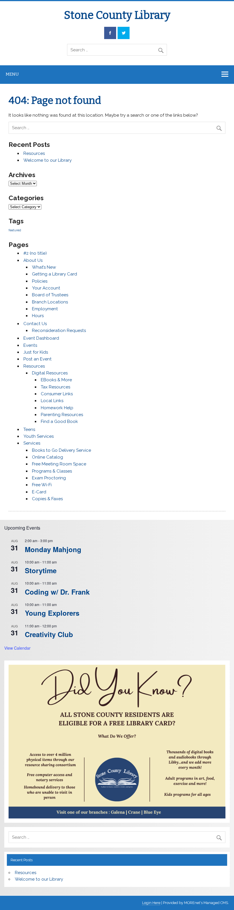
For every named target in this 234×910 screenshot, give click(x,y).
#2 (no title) (35, 253)
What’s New (44, 267)
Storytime (41, 570)
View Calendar (17, 648)
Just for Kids (35, 352)
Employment (45, 308)
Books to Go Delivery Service (61, 450)
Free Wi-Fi (42, 484)
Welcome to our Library (47, 160)
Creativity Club (49, 634)
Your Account (46, 288)
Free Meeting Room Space (59, 464)
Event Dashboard (41, 338)
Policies (39, 281)
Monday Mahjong (53, 549)
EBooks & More (56, 379)
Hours (38, 315)
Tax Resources (55, 387)
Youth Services (38, 436)
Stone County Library (117, 15)
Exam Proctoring (49, 478)
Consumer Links (57, 393)
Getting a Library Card (54, 274)
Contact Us (35, 323)
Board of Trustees (50, 294)
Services (31, 443)
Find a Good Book (59, 421)
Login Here (151, 903)
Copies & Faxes (47, 498)
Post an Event (37, 359)
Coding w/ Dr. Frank (57, 592)
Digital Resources (50, 373)
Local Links (52, 400)
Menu (12, 74)
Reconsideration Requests (59, 330)
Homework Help (57, 407)
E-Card (39, 491)
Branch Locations (50, 302)
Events (30, 345)
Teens (29, 429)
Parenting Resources (62, 414)
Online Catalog (47, 457)
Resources (34, 153)
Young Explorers (52, 613)
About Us (33, 260)
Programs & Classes (52, 471)
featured (15, 230)
